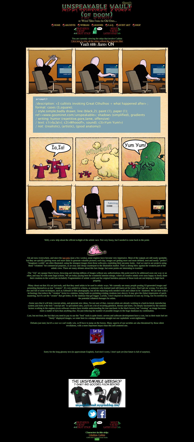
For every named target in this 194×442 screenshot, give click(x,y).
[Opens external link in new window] (97, 406)
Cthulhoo (93, 435)
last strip (66, 258)
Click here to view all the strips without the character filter (97, 41)
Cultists (101, 435)
